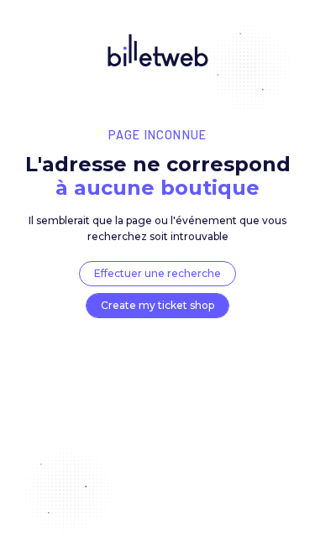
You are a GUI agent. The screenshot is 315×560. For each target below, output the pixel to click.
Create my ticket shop (157, 305)
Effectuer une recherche (157, 273)
